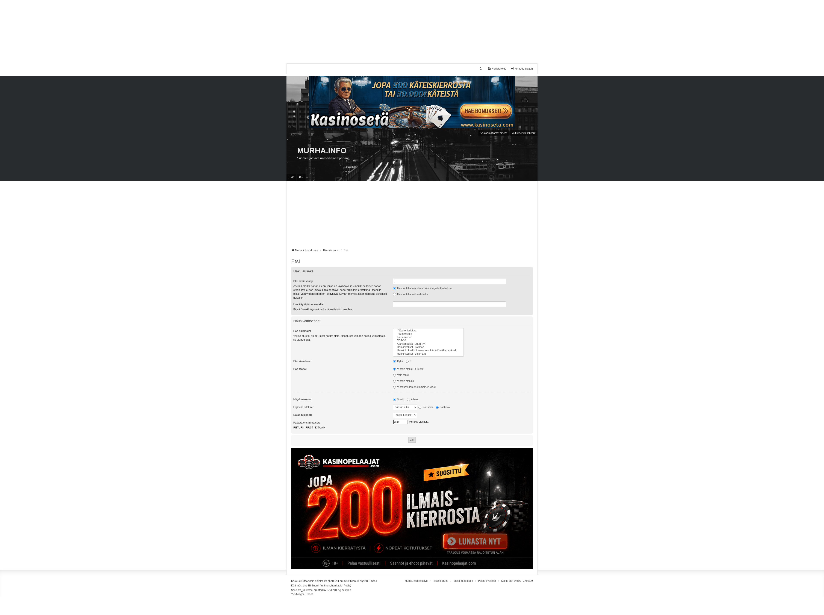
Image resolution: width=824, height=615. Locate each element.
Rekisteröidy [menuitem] (499, 68)
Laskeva (444, 407)
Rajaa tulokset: (302, 414)
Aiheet (414, 399)
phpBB (332, 581)
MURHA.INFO (322, 150)
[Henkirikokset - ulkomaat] (428, 353)
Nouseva (427, 407)
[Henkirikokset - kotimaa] (428, 347)
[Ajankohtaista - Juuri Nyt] (428, 344)
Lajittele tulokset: (303, 407)
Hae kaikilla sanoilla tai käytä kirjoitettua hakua (424, 288)
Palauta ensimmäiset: (306, 422)
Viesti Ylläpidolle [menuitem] (463, 580)
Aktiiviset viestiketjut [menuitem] (523, 133)
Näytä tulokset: (302, 399)
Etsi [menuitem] (301, 177)
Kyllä (400, 361)
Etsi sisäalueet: (302, 361)
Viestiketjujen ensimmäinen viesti (416, 387)
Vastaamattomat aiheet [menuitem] (493, 133)
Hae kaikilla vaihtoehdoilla (412, 294)
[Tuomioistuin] (428, 334)
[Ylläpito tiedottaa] (428, 330)
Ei (410, 361)
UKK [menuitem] (291, 177)
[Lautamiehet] (428, 337)
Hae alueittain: (302, 331)
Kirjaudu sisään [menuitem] (524, 68)
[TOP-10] (428, 340)
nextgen (346, 590)
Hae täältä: (300, 369)
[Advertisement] (129, 30)
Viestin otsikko (405, 381)
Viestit (400, 399)
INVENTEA (333, 590)
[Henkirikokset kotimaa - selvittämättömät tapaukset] (428, 350)
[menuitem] (297, 594)
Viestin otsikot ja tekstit (410, 369)
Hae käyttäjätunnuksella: (308, 304)
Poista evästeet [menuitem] (487, 580)
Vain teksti (403, 375)
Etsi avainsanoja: (303, 281)
